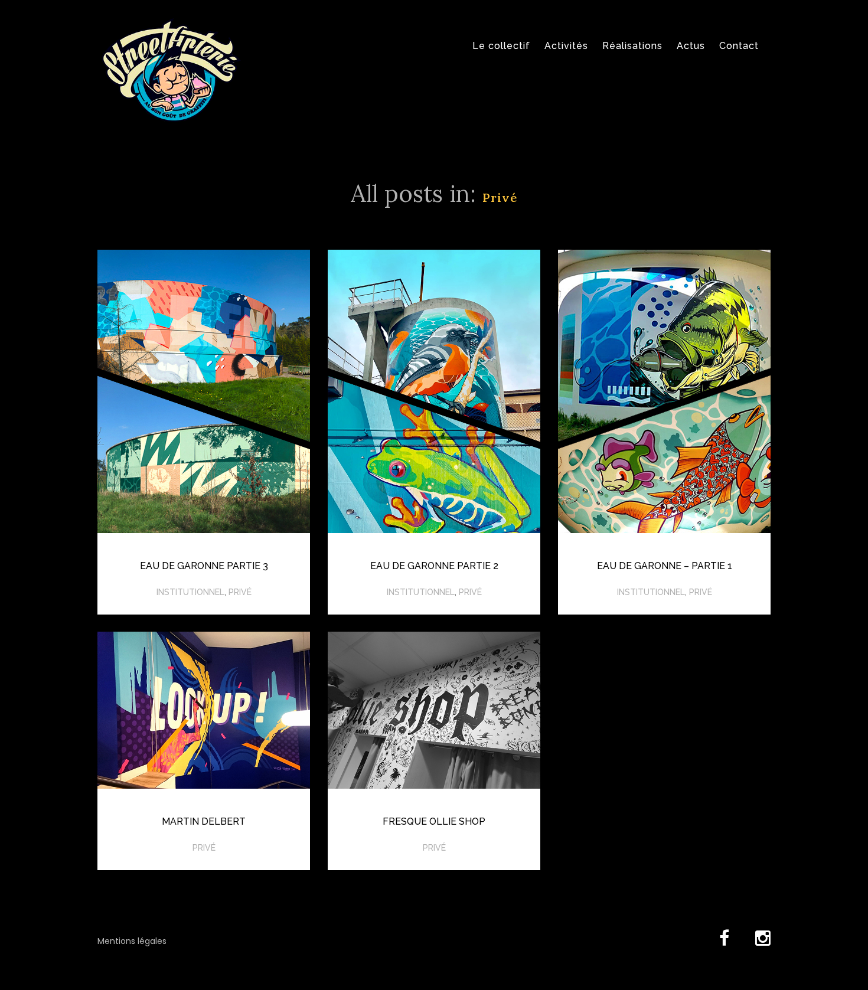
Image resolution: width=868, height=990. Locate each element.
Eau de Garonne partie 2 (434, 565)
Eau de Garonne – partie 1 (664, 565)
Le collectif (501, 45)
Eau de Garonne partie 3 (204, 565)
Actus (691, 45)
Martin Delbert (204, 821)
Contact (739, 45)
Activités (566, 45)
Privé (240, 592)
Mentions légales (132, 941)
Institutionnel (190, 592)
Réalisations (632, 45)
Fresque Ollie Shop (434, 821)
